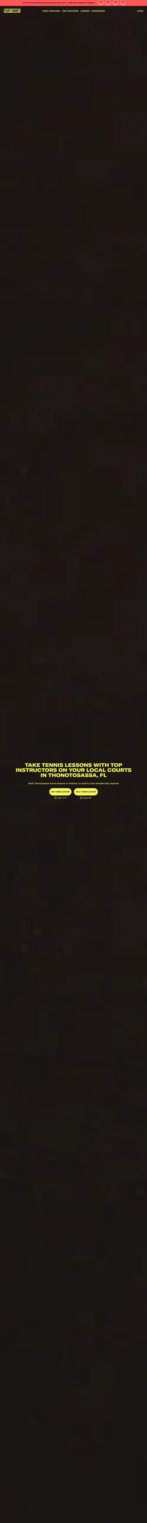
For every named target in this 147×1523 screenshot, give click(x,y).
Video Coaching (51, 11)
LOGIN (140, 11)
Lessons (85, 11)
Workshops (98, 11)
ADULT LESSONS (86, 792)
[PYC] (21, 11)
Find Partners (70, 11)
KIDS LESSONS (60, 792)
